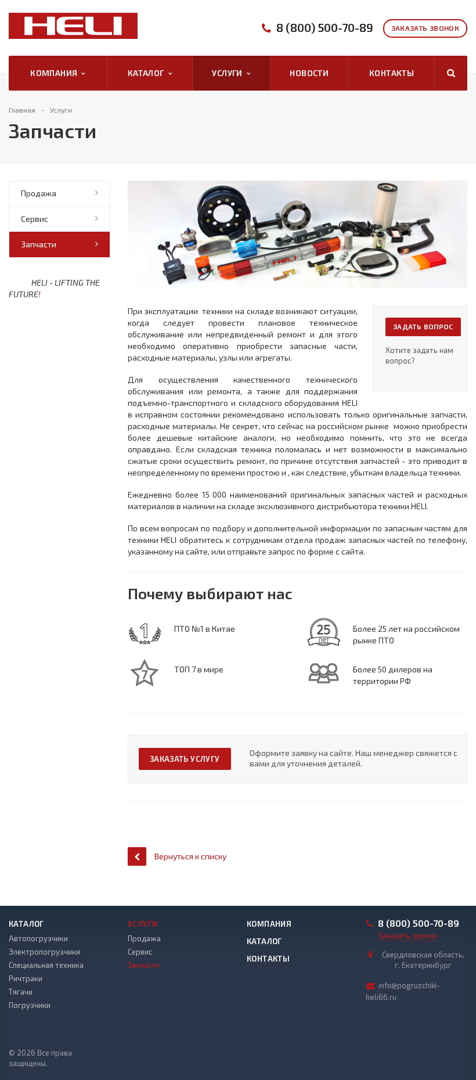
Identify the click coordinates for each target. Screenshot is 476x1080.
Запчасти (38, 244)
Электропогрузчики (44, 951)
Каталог (148, 73)
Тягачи (21, 991)
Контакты (391, 73)
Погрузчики (30, 1005)
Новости (309, 73)
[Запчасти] (297, 186)
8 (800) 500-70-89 (324, 27)
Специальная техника (46, 965)
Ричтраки (25, 978)
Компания (55, 73)
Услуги (229, 73)
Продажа (38, 193)
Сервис (34, 219)
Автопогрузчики (38, 938)
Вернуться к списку (190, 856)
